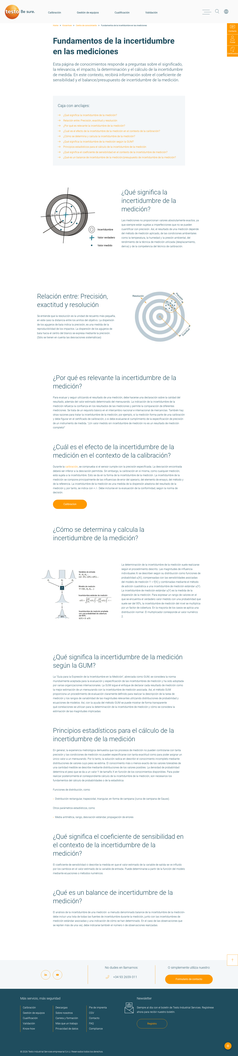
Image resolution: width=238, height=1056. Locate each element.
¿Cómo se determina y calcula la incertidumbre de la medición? (99, 136)
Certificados (232, 53)
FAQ (91, 1023)
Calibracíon (69, 504)
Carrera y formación (67, 1018)
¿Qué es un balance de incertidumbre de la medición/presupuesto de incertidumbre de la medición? (119, 157)
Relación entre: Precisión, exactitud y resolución (90, 120)
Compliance (96, 1028)
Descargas (62, 1007)
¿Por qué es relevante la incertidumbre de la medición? (94, 125)
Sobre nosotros (64, 1012)
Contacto (232, 31)
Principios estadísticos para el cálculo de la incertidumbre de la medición (104, 146)
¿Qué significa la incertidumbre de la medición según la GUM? (98, 141)
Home (55, 25)
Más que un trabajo (67, 1023)
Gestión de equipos (88, 12)
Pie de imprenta (98, 1007)
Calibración (54, 12)
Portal (232, 42)
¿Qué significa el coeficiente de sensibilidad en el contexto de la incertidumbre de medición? (115, 152)
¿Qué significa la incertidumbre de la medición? (90, 115)
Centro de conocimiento (86, 25)
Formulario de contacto (189, 979)
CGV (91, 1012)
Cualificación (122, 12)
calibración (71, 466)
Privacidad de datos (67, 1028)
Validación (151, 12)
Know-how (67, 25)
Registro (152, 1023)
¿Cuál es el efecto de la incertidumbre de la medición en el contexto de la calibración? (111, 131)
